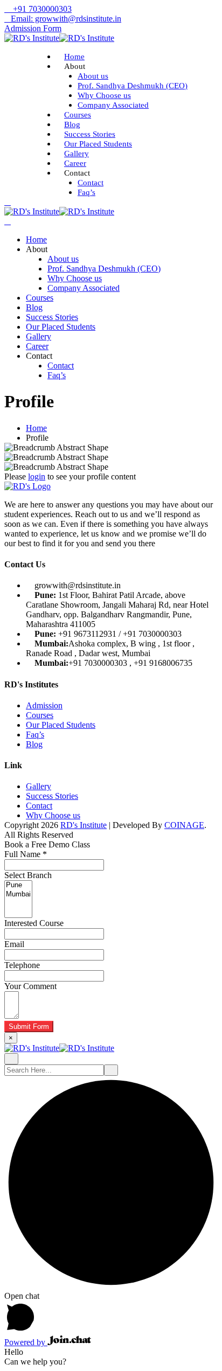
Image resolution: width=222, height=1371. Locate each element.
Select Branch (28, 875)
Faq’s (86, 192)
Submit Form (29, 1026)
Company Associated (113, 105)
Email (14, 944)
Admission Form (32, 28)
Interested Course (34, 923)
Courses (77, 114)
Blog (72, 124)
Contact (90, 182)
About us (93, 76)
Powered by (25, 1342)
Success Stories (89, 134)
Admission (44, 705)
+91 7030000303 (41, 8)
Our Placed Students (98, 144)
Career (75, 163)
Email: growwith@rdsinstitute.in (66, 18)
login (36, 476)
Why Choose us (104, 95)
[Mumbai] (18, 894)
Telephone (22, 965)
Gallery (76, 153)
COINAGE (184, 825)
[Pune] (18, 885)
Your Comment (30, 986)
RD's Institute (83, 825)
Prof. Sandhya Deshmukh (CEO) (133, 85)
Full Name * (25, 854)
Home (74, 56)
